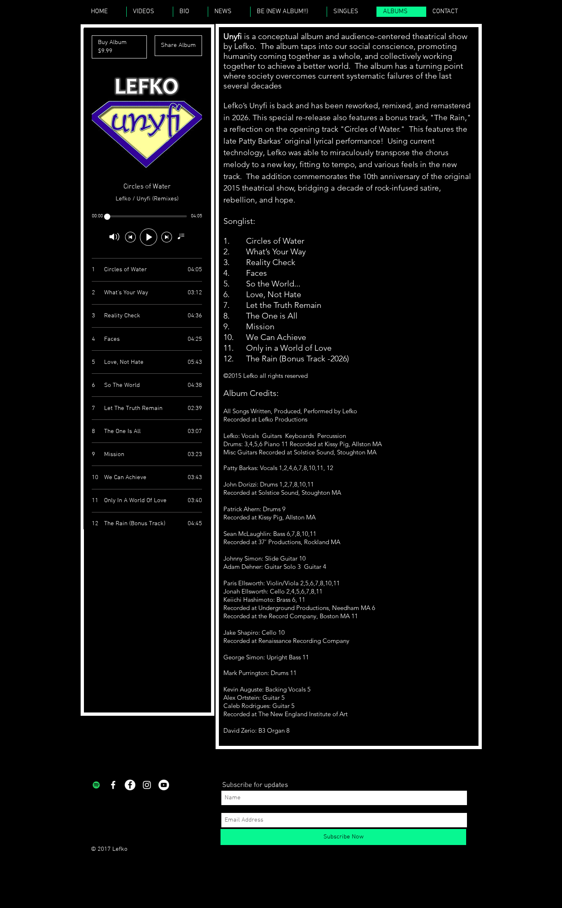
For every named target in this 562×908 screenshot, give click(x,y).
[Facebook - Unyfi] (130, 785)
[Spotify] (96, 785)
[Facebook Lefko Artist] (113, 785)
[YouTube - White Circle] (163, 785)
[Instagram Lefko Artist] (147, 785)
